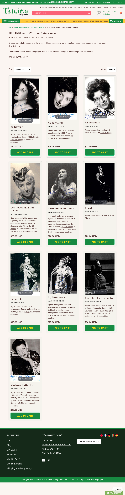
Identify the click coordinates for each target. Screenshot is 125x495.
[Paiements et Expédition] (106, 436)
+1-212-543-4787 (111, 12)
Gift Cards (12, 450)
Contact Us (106, 14)
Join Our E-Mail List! (62, 2)
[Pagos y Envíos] (116, 436)
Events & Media (14, 464)
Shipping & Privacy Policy (19, 468)
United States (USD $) (88, 441)
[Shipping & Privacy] (102, 436)
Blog (9, 445)
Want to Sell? (13, 459)
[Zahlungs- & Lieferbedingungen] (109, 436)
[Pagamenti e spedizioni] (113, 436)
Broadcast (12, 454)
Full (8, 440)
